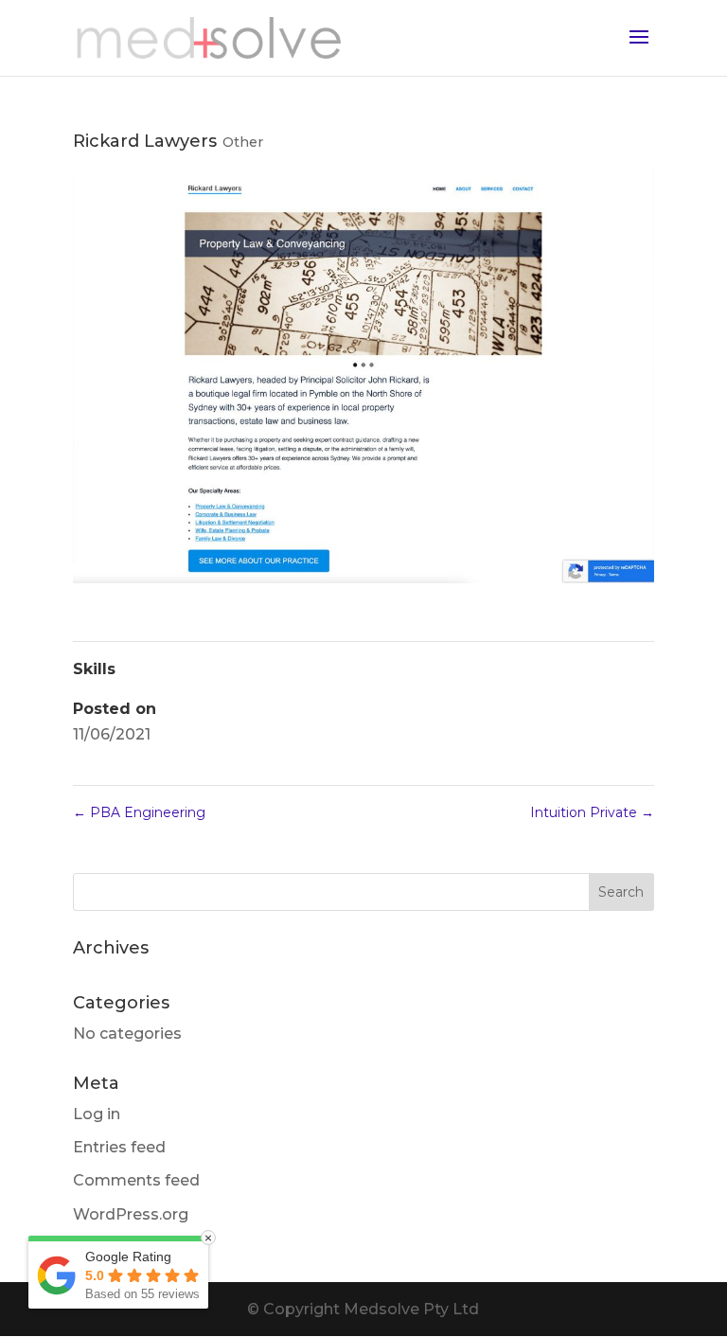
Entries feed (119, 1147)
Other (242, 142)
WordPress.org (130, 1214)
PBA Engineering (139, 812)
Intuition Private (592, 812)
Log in (96, 1114)
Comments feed (136, 1180)
